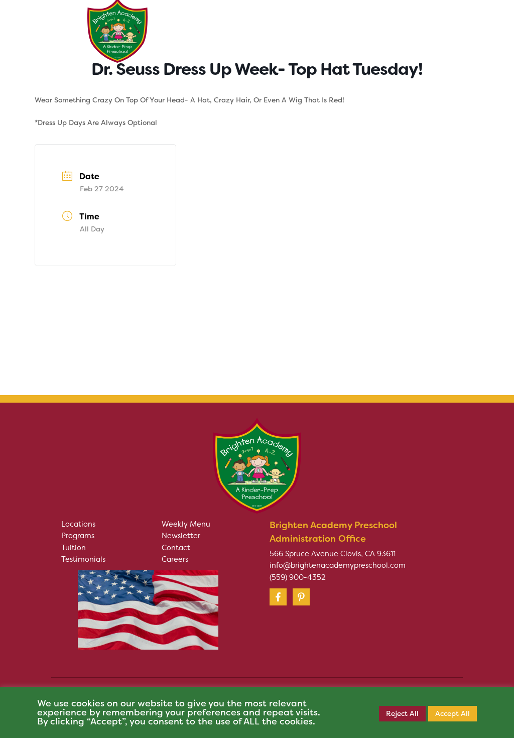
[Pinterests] (301, 596)
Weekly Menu (186, 524)
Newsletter (181, 536)
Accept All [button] (452, 713)
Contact (176, 548)
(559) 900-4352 (298, 577)
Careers (175, 559)
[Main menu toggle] (414, 25)
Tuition (73, 548)
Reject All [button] (402, 713)
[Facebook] (278, 596)
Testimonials (83, 559)
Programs (77, 536)
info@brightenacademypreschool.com (338, 565)
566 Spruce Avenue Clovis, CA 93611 (333, 554)
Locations (78, 524)
